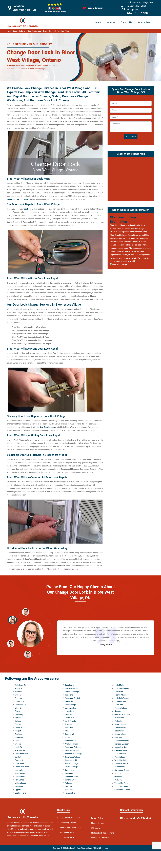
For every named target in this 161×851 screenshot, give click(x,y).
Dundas (18, 724)
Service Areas (144, 22)
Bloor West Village (72, 757)
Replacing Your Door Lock (17, 199)
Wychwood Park (71, 744)
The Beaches (20, 750)
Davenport (69, 773)
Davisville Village (72, 691)
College (18, 721)
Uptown (68, 737)
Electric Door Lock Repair (70, 827)
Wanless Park (70, 740)
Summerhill (69, 734)
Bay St (17, 711)
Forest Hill (69, 701)
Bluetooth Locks (98, 823)
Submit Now (131, 136)
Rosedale (68, 724)
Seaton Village (120, 734)
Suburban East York (122, 763)
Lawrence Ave (21, 704)
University (19, 714)
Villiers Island (20, 783)
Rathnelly (68, 731)
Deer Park (69, 695)
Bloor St (18, 708)
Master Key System (68, 822)
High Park (69, 789)
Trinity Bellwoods (121, 740)
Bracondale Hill (71, 760)
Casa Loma (69, 685)
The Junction (70, 793)
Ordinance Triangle (122, 714)
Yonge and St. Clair (72, 698)
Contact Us (126, 22)
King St (18, 731)
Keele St (18, 747)
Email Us (128, 818)
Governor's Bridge (121, 770)
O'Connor (118, 776)
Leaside (117, 773)
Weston (18, 744)
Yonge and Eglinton (72, 747)
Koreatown (118, 691)
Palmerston (119, 717)
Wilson (18, 695)
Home (98, 22)
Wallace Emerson (121, 744)
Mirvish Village (120, 708)
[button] (27, 654)
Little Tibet (118, 704)
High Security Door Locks (70, 818)
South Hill (69, 727)
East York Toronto (121, 786)
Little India (19, 763)
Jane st (18, 740)
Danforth (18, 757)
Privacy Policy (97, 818)
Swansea (118, 737)
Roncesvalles (120, 727)
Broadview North (121, 747)
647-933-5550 (137, 13)
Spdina (18, 717)
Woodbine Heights (122, 760)
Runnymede (119, 731)
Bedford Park (20, 793)
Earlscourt (69, 783)
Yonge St (18, 688)
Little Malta (119, 685)
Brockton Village (71, 763)
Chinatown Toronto (122, 789)
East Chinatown (21, 753)
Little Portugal (120, 701)
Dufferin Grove (70, 780)
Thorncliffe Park (121, 783)
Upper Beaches (21, 789)
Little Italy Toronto (121, 698)
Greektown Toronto (22, 767)
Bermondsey (119, 767)
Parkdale (118, 721)
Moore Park (69, 717)
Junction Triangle (121, 688)
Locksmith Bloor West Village (79, 848)
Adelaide (18, 734)
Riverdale (19, 786)
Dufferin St (19, 701)
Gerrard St (19, 760)
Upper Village (70, 704)
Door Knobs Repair (67, 837)
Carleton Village (71, 767)
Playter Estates (21, 776)
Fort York (68, 786)
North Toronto (70, 721)
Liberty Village (120, 695)
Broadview (19, 737)
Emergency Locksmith (100, 838)
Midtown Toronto (71, 750)
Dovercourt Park (71, 776)
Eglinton (18, 698)
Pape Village (119, 757)
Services (110, 22)
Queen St (19, 727)
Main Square (20, 773)
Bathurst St (19, 691)
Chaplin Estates (71, 688)
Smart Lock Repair (67, 832)
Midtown (68, 714)
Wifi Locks (95, 828)
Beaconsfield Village (73, 753)
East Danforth (120, 753)
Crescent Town (120, 750)
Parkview (118, 780)
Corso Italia (69, 770)
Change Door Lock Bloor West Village (56, 31)
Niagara (117, 711)
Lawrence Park (71, 708)
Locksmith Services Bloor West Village (27, 31)
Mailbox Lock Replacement (102, 833)
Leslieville (19, 770)
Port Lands (19, 780)
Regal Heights (120, 724)
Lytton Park (69, 711)
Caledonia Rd (20, 685)
